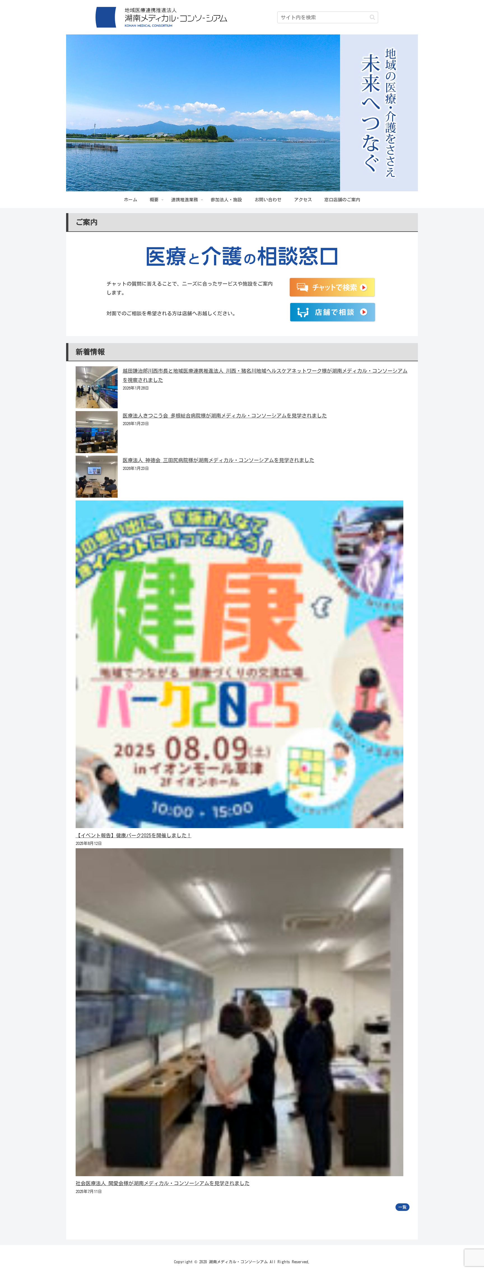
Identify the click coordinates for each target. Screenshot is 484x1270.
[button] (372, 17)
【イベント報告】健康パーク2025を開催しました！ (134, 835)
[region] (242, 112)
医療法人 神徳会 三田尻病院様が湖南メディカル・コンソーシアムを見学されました (218, 460)
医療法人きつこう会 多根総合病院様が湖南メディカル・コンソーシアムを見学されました (225, 415)
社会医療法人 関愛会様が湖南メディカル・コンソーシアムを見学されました (163, 1183)
